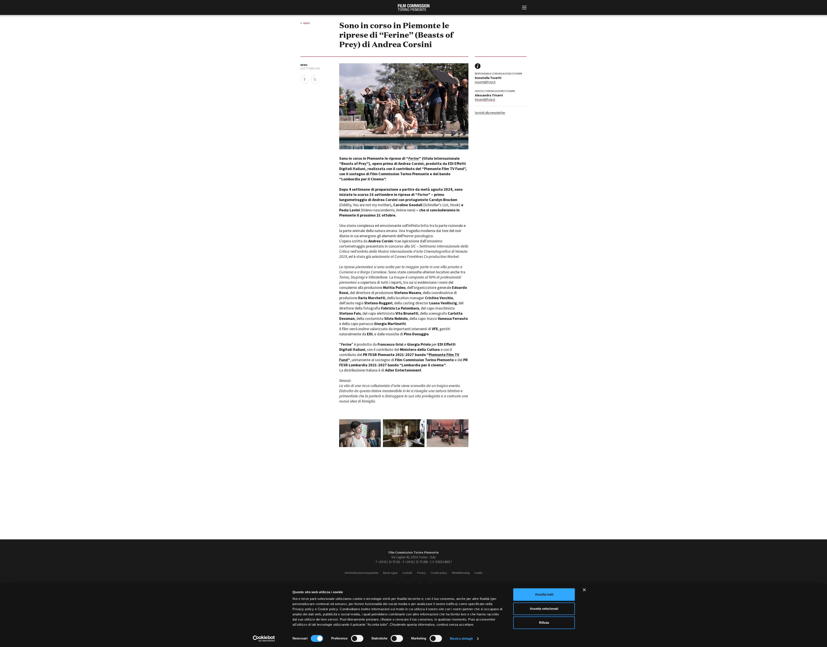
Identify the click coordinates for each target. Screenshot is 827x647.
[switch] (357, 638)
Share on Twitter (315, 79)
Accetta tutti (544, 594)
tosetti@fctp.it (485, 82)
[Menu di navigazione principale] (524, 8)
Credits (478, 573)
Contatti (407, 573)
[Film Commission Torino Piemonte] (413, 7)
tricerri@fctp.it (485, 100)
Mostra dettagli (461, 638)
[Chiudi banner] (584, 589)
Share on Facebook (304, 79)
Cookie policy (439, 573)
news (306, 23)
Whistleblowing (460, 573)
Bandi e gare (390, 573)
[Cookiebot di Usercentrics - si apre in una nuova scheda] (264, 638)
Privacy (421, 573)
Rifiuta (544, 622)
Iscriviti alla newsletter (490, 113)
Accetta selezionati (544, 608)
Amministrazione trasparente (361, 573)
